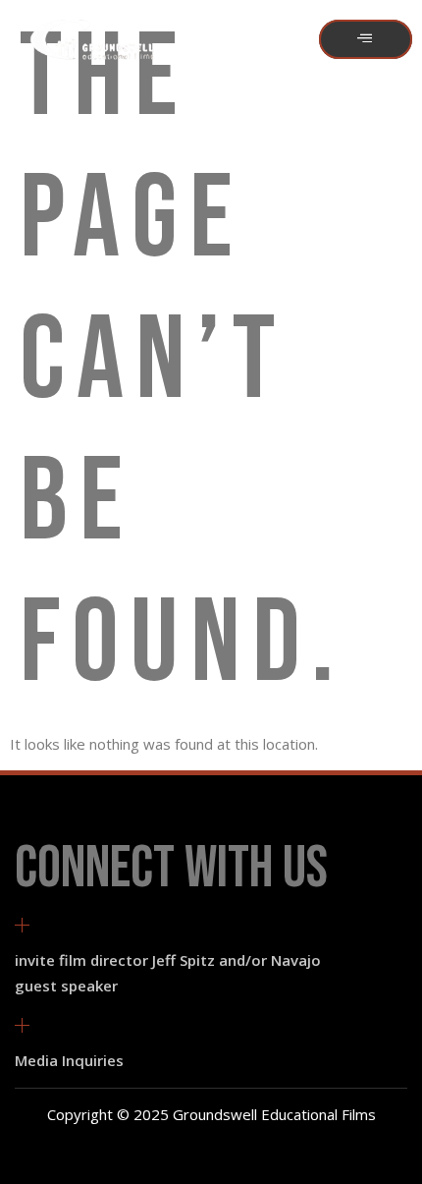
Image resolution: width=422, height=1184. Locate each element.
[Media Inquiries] (22, 1025)
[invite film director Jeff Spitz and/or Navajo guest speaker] (22, 925)
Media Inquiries (69, 1060)
